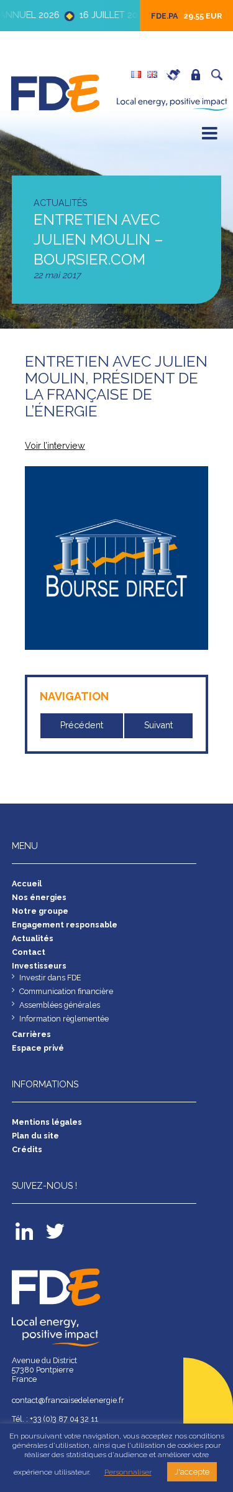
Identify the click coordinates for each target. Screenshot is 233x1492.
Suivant (158, 725)
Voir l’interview (55, 446)
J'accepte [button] (192, 1471)
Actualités (32, 938)
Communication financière (66, 991)
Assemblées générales (59, 1005)
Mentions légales (47, 1122)
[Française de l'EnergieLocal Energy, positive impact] (57, 91)
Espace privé (198, 74)
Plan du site (35, 1135)
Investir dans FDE (50, 977)
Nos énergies (39, 897)
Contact (28, 952)
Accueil (27, 883)
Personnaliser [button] (128, 1472)
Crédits (27, 1149)
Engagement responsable (64, 924)
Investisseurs (39, 965)
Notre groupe (40, 911)
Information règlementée (64, 1018)
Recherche (220, 74)
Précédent (81, 725)
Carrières (176, 74)
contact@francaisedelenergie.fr (68, 1400)
